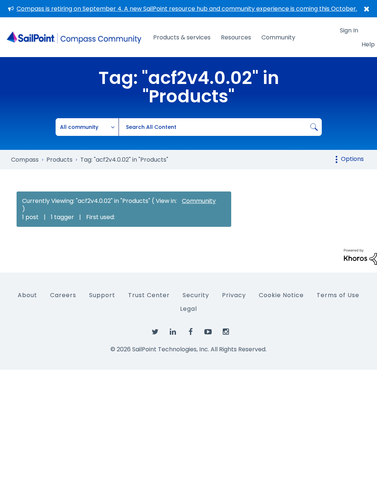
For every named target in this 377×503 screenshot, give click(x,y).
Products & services (182, 37)
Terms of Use (338, 295)
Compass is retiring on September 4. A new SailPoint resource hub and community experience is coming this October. (187, 8)
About (27, 295)
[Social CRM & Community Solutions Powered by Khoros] (360, 256)
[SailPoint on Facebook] (190, 332)
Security (196, 295)
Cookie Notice (281, 295)
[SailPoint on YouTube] (208, 332)
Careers (63, 295)
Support (102, 295)
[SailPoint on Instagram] (225, 332)
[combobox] (220, 127)
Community (278, 37)
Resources (236, 37)
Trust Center (149, 295)
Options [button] (352, 159)
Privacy (234, 295)
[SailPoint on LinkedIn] (172, 332)
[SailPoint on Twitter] (155, 332)
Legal (188, 309)
